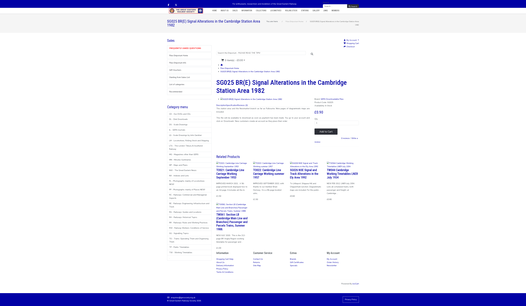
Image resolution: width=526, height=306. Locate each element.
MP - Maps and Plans (178, 165)
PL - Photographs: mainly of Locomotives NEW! (187, 183)
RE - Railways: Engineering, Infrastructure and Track (189, 205)
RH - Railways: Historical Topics (183, 217)
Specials (293, 265)
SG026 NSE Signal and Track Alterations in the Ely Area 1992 (304, 173)
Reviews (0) (242, 105)
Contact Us (258, 259)
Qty (316, 119)
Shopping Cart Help (224, 259)
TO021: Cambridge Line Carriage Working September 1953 (230, 173)
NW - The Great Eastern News (182, 170)
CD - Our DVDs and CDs (180, 114)
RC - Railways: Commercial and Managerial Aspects (188, 196)
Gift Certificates (297, 262)
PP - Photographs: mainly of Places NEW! (187, 189)
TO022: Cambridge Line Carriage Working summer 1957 (268, 173)
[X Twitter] (176, 5)
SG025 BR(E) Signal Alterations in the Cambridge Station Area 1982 (250, 71)
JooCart (355, 283)
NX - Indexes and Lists (179, 175)
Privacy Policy (222, 269)
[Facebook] (168, 5)
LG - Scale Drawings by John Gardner (185, 135)
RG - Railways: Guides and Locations (185, 212)
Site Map (257, 265)
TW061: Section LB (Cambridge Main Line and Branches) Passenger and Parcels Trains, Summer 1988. (232, 222)
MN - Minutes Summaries (180, 159)
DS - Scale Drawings (178, 124)
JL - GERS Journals (177, 130)
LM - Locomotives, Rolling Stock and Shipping (189, 140)
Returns (256, 262)
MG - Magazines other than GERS (183, 154)
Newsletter (332, 265)
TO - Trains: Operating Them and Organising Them (188, 240)
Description (221, 105)
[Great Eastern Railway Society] (186, 11)
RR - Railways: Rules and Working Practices (188, 222)
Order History (333, 262)
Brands (293, 259)
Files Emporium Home (229, 68)
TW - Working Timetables (180, 252)
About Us (220, 262)
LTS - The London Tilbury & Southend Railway (186, 147)
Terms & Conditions (224, 272)
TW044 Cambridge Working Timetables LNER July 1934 (342, 173)
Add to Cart (326, 131)
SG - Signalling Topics (179, 233)
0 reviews (345, 138)
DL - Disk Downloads (178, 119)
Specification (231, 105)
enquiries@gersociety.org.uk (183, 297)
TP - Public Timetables (179, 247)
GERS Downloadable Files (332, 99)
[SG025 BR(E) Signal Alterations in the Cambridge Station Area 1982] (251, 99)
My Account (332, 259)
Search (326, 2)
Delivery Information (225, 265)
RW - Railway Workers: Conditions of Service (189, 228)
